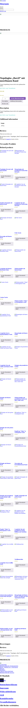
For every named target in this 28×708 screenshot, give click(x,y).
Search (1, 7)
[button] (14, 12)
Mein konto (4, 4)
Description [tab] (5, 101)
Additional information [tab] (16, 101)
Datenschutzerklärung (8, 685)
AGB (2, 695)
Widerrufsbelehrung (8, 692)
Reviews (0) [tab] (5, 103)
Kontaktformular (6, 698)
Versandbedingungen (8, 702)
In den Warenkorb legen (17, 98)
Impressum (4, 688)
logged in (8, 139)
